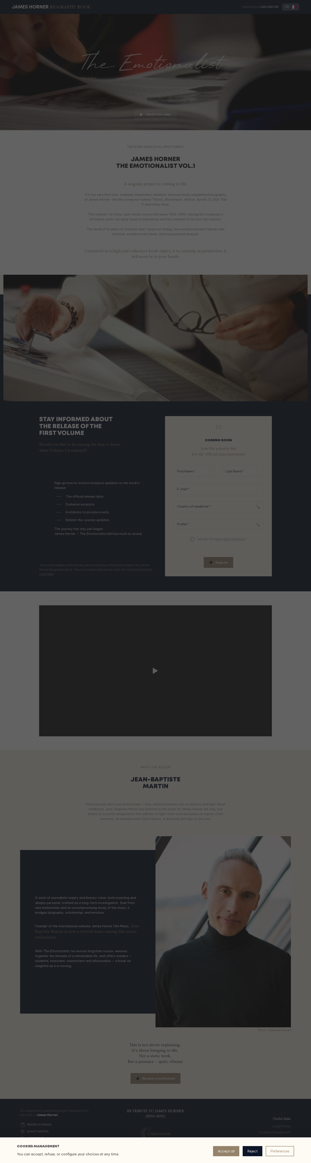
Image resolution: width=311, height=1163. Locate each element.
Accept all (226, 1151)
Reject (252, 1151)
